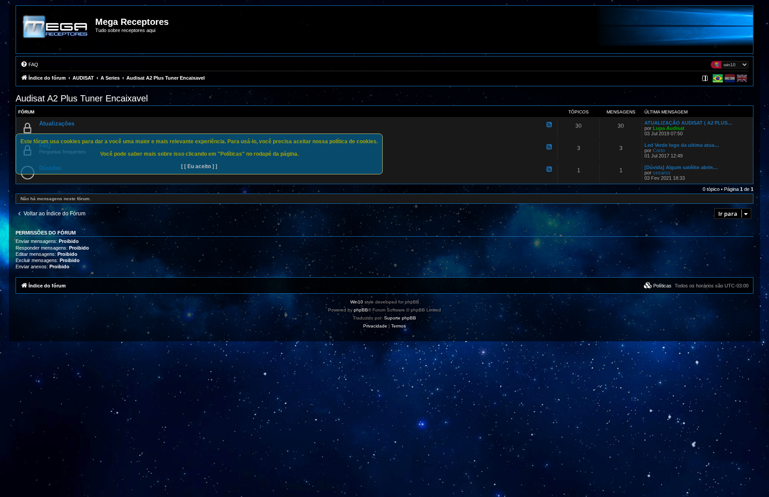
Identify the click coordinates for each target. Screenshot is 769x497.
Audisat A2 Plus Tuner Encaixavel (82, 98)
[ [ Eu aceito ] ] (199, 166)
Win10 (356, 301)
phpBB (361, 309)
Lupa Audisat (668, 128)
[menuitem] (29, 64)
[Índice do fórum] (56, 33)
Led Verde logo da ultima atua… (681, 145)
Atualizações (56, 123)
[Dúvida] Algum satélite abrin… (681, 167)
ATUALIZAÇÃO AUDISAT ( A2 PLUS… (688, 122)
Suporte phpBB (400, 317)
